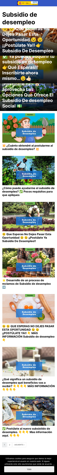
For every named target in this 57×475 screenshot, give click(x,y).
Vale (29, 469)
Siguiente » (19, 445)
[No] (53, 465)
